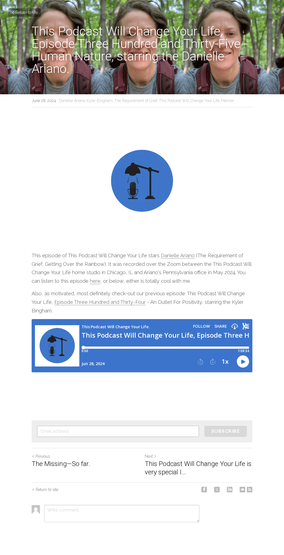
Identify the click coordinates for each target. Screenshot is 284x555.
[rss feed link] (249, 489)
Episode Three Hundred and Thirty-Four (100, 302)
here (95, 281)
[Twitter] (217, 489)
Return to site (27, 12)
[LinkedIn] (229, 489)
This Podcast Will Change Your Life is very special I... (198, 468)
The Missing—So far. (61, 464)
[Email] (242, 489)
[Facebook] (204, 489)
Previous (43, 456)
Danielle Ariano (178, 255)
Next (149, 456)
